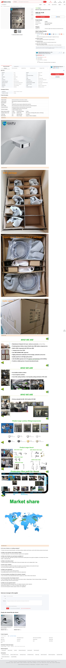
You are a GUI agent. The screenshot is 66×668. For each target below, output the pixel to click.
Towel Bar (15, 650)
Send (7, 608)
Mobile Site (52, 661)
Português (18, 662)
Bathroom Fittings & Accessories (15, 6)
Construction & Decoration (6, 6)
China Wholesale (29, 661)
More (1, 642)
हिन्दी (45, 662)
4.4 (54, 67)
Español (15, 662)
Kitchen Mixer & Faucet (20, 637)
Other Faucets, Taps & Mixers (37, 637)
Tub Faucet (2, 637)
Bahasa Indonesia (58, 662)
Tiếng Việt (53, 662)
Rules (64, 4)
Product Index (48, 661)
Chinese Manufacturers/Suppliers (22, 661)
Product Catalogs (13, 635)
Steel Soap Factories (23, 654)
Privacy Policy (46, 664)
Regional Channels (43, 661)
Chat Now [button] (58, 16)
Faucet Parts (19, 639)
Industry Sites (38, 661)
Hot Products (11, 661)
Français (21, 662)
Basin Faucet (51, 637)
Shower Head (51, 639)
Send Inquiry (43, 16)
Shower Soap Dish (36, 650)
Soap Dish (21, 6)
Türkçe (50, 662)
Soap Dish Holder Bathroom (5, 656)
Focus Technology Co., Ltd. (27, 664)
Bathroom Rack (10, 650)
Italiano (28, 662)
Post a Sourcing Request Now (26, 608)
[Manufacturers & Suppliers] (6, 2)
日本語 (43, 662)
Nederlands (34, 662)
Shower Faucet (35, 639)
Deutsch (31, 662)
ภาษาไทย (48, 662)
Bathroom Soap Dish (44, 654)
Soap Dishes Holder (59, 654)
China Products (15, 661)
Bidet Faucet (2, 639)
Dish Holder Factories (30, 654)
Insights (56, 661)
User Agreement (38, 664)
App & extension (54, 4)
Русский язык (25, 662)
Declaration (42, 664)
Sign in (64, 2)
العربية (38, 662)
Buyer (44, 4)
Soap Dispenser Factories (5, 654)
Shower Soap (37, 654)
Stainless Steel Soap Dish (22, 650)
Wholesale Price (34, 661)
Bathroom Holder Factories (14, 654)
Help (49, 4)
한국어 (40, 662)
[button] (46, 68)
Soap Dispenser (4, 650)
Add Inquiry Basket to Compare (18, 34)
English (12, 662)
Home (1, 6)
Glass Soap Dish (29, 650)
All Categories (4, 4)
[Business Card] (63, 70)
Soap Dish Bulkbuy (13, 656)
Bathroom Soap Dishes (52, 654)
